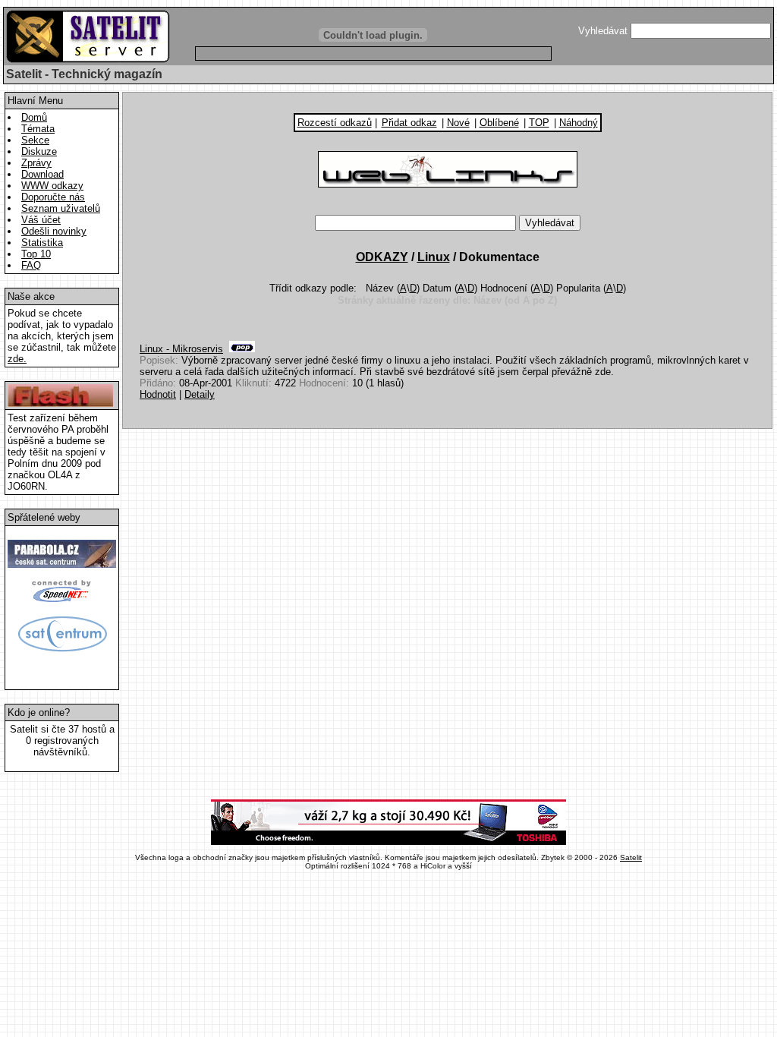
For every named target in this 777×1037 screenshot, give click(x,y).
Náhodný (578, 122)
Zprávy (36, 163)
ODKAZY (382, 257)
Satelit (631, 857)
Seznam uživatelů (60, 208)
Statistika (42, 242)
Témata (38, 128)
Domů (34, 117)
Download (42, 174)
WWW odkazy (52, 185)
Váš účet (41, 219)
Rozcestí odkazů (334, 122)
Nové (458, 122)
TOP (539, 122)
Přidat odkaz (409, 122)
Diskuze (39, 151)
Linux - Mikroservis (181, 349)
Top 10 (36, 254)
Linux (433, 257)
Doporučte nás (53, 197)
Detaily (199, 394)
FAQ (31, 265)
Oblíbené (499, 122)
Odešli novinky (54, 231)
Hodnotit (158, 394)
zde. (17, 358)
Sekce (35, 140)
